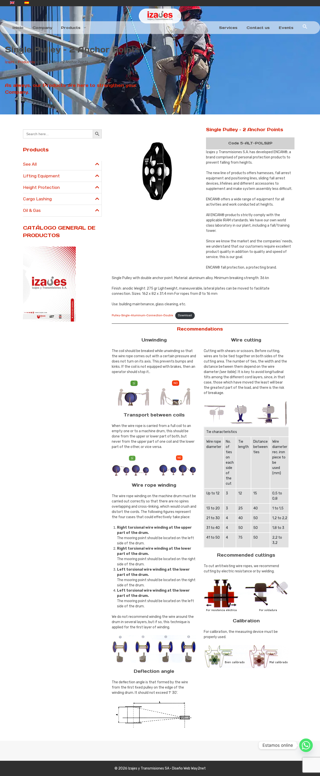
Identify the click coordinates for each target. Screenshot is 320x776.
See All (30, 164)
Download (185, 315)
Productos (26, 62)
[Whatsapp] (306, 745)
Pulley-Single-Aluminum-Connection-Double (142, 315)
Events (286, 27)
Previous (105, 163)
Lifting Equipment (41, 175)
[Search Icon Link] (305, 27)
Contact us (258, 27)
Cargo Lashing (37, 198)
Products (70, 27)
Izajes (9, 62)
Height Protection (41, 187)
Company (42, 27)
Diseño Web (181, 768)
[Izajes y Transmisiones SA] (160, 16)
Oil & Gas (32, 210)
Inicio (18, 27)
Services (228, 27)
